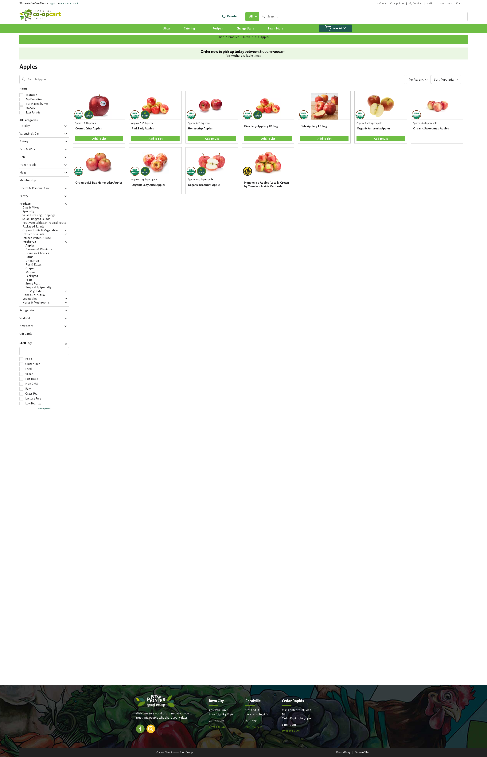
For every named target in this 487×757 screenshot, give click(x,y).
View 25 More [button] (44, 408)
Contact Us (462, 3)
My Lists (431, 3)
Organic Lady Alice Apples (149, 184)
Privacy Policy (343, 752)
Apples (265, 37)
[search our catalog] (263, 16)
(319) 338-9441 (218, 726)
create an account (68, 3)
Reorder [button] (232, 16)
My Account (445, 3)
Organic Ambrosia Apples (373, 128)
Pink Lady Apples (143, 128)
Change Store (397, 3)
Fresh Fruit (249, 37)
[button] (65, 126)
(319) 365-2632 (291, 730)
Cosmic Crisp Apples (88, 128)
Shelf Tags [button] (25, 343)
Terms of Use (362, 752)
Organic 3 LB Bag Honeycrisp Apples (99, 182)
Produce (233, 37)
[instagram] (150, 728)
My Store (381, 3)
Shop (221, 37)
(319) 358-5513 (254, 726)
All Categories (28, 120)
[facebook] (140, 728)
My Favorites (415, 3)
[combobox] (252, 16)
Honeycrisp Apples (200, 128)
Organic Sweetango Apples (431, 128)
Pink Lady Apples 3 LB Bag (261, 126)
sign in (53, 3)
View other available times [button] (243, 55)
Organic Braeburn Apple (204, 184)
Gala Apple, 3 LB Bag (314, 126)
